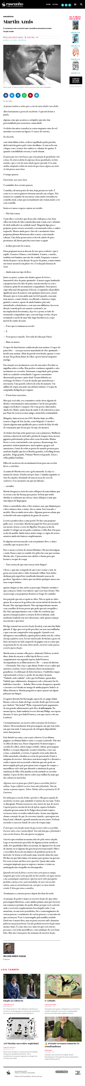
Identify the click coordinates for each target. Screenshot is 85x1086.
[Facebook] (62, 5)
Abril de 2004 (11, 40)
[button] (75, 4)
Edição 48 (22, 40)
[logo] (18, 4)
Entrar (55, 4)
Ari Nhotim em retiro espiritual (21, 1043)
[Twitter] (66, 5)
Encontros (8, 16)
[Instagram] (69, 5)
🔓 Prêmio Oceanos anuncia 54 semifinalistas (62, 1045)
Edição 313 (75, 73)
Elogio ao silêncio (13, 1000)
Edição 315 (75, 46)
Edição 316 (75, 32)
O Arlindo (50, 1000)
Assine (48, 4)
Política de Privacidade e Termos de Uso (28, 1076)
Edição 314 (75, 59)
